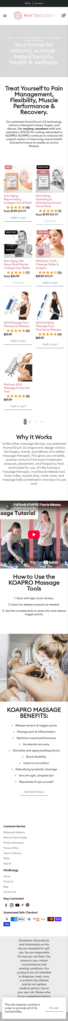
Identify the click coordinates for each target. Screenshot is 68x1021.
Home (10, 38)
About (6, 876)
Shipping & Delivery (14, 832)
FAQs (28, 3)
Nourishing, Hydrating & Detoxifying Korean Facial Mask (48, 201)
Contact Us (9, 892)
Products (8, 881)
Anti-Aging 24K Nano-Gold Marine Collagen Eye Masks (17, 264)
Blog (5, 887)
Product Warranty (13, 843)
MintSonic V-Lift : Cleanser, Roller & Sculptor (47, 264)
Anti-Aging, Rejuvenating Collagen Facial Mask (18, 199)
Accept (54, 1008)
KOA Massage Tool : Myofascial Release (16, 324)
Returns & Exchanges (15, 837)
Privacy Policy (11, 848)
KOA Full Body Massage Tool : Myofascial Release (48, 326)
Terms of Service (12, 853)
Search (7, 864)
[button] (18, 207)
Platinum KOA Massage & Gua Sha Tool (17, 388)
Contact (38, 3)
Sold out (50, 221)
